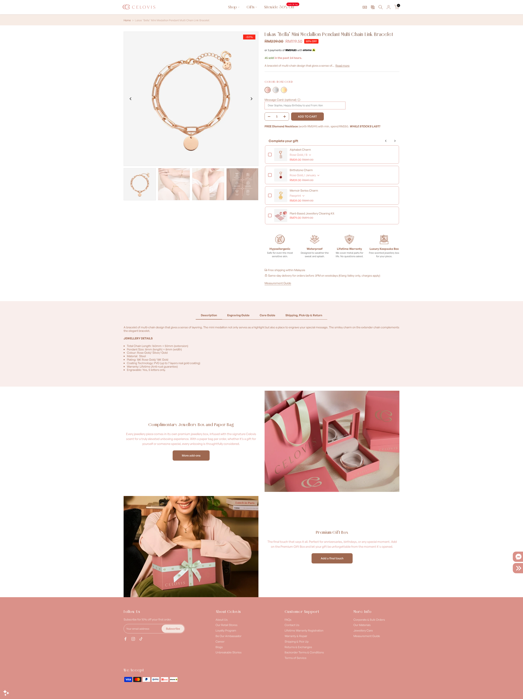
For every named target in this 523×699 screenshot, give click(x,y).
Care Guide (267, 315)
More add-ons (191, 455)
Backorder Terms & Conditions (304, 652)
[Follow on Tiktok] (141, 638)
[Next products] (394, 141)
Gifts (251, 7)
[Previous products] (385, 141)
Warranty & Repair (296, 636)
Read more (342, 65)
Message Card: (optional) (280, 99)
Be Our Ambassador (228, 636)
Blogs (219, 647)
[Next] (251, 99)
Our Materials (362, 625)
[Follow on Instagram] (133, 638)
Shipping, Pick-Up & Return (303, 315)
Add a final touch (332, 558)
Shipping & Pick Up (296, 641)
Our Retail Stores (226, 625)
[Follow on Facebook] (125, 638)
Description (209, 315)
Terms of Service (295, 658)
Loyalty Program (226, 630)
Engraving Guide (238, 315)
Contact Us (292, 625)
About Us (222, 619)
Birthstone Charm (301, 170)
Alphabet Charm (300, 149)
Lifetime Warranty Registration (304, 630)
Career (220, 641)
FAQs (288, 619)
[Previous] (131, 99)
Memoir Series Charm (304, 190)
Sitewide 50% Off (281, 6)
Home (127, 20)
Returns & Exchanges (298, 647)
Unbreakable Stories (228, 652)
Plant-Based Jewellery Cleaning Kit (312, 213)
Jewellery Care (363, 630)
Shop (232, 7)
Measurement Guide (278, 283)
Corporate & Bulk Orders (369, 619)
